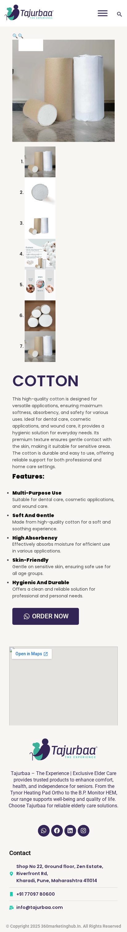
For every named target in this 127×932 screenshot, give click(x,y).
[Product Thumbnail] (30, 45)
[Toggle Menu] (103, 13)
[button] (15, 36)
